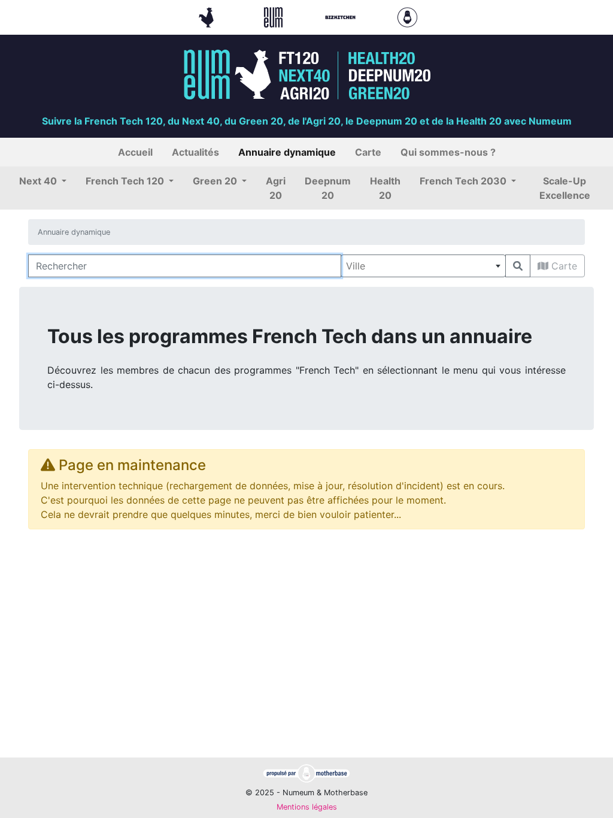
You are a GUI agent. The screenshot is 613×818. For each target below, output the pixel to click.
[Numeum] (274, 16)
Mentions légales (307, 806)
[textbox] (423, 266)
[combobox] (423, 266)
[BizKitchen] (341, 16)
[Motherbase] (407, 16)
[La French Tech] (207, 16)
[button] (42, 181)
